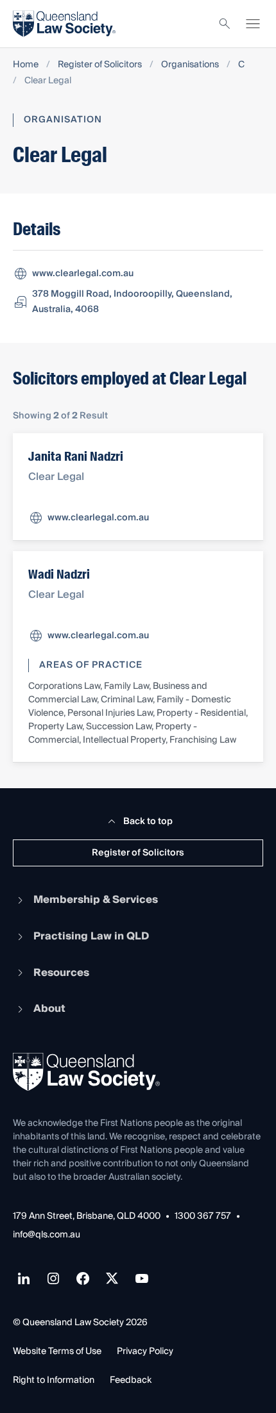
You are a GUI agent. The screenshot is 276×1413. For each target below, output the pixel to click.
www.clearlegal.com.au (83, 273)
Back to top (148, 821)
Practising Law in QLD (91, 936)
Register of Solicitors (100, 65)
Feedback (130, 1380)
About (49, 1009)
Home (26, 65)
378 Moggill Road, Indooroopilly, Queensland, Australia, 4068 (132, 301)
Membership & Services (95, 900)
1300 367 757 (203, 1216)
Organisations (190, 65)
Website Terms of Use (57, 1351)
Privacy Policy (145, 1351)
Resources (61, 973)
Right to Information (53, 1380)
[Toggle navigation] (253, 23)
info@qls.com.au (46, 1235)
